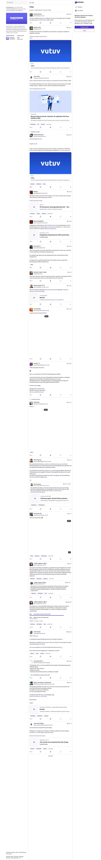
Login (84, 30)
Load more (50, 755)
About (14, 852)
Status (17, 852)
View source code (14, 857)
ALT (69, 552)
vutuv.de (35, 143)
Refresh (31, 621)
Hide (46, 316)
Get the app (16, 856)
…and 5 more (50, 593)
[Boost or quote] (40, 23)
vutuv (31, 38)
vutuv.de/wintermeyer (65, 150)
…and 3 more (48, 124)
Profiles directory (22, 852)
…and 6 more (47, 653)
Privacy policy (9, 853)
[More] (70, 23)
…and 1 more (50, 555)
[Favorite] (50, 23)
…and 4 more (50, 748)
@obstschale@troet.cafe (36, 139)
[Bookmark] (60, 23)
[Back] (29, 3)
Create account (84, 27)
